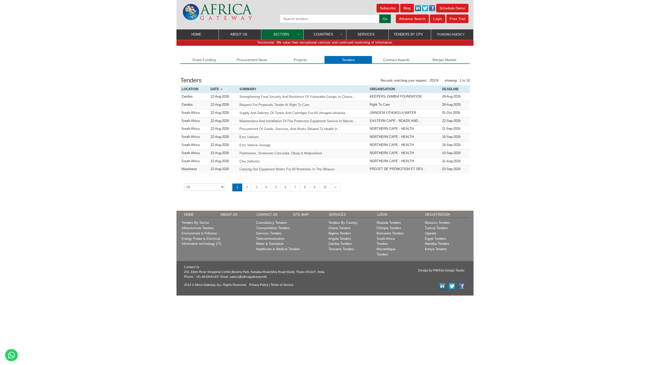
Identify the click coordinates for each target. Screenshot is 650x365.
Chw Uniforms (249, 161)
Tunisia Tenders (436, 228)
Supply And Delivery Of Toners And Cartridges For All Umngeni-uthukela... (293, 113)
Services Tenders (269, 233)
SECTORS (281, 34)
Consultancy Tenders (271, 223)
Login (437, 19)
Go (385, 19)
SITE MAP (301, 214)
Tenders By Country (343, 223)
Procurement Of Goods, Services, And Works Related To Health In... (289, 129)
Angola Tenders (339, 239)
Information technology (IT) (201, 244)
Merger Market (444, 60)
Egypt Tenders (435, 239)
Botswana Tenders (390, 233)
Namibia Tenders (437, 244)
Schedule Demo (452, 8)
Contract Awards (396, 60)
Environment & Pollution (199, 233)
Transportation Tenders (273, 228)
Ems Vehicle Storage (254, 145)
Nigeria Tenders (339, 233)
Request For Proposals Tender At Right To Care (274, 105)
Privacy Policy (258, 285)
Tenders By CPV (408, 34)
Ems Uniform (249, 137)
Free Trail (457, 19)
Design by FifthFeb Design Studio (441, 270)
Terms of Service (282, 285)
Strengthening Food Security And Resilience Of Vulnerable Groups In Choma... (297, 97)
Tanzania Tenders (341, 249)
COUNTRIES (323, 34)
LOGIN (382, 214)
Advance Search (412, 19)
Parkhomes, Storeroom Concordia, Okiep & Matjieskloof (280, 153)
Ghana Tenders (339, 228)
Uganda (430, 233)
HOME (196, 34)
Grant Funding (204, 60)
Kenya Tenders (436, 249)
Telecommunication (270, 239)
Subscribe (388, 8)
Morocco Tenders (437, 223)
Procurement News (252, 60)
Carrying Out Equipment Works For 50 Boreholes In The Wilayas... (288, 169)
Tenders (348, 60)
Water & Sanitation (270, 244)
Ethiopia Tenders (389, 228)
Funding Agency (451, 34)
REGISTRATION (437, 214)
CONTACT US (267, 214)
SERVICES (366, 34)
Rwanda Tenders (389, 223)
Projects (300, 60)
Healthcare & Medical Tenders (278, 249)
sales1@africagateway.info (248, 277)
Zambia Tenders (340, 244)
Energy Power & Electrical (201, 239)
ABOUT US (238, 34)
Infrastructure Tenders (198, 228)
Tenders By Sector (195, 223)
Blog (407, 8)
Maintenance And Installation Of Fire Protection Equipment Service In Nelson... (297, 121)
